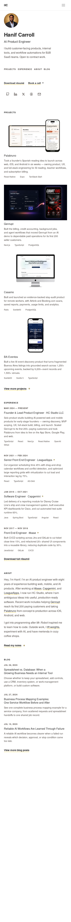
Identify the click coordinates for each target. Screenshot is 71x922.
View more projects (15, 388)
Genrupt (55, 602)
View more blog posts (16, 750)
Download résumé (14, 83)
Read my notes (12, 645)
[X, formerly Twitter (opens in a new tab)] (23, 94)
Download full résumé (16, 559)
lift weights (53, 627)
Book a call (34, 83)
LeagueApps (11, 593)
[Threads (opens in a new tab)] (31, 94)
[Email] (39, 94)
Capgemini (49, 588)
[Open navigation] (63, 5)
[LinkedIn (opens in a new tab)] (15, 94)
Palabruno (10, 611)
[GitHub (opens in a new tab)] (7, 94)
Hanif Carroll (19, 34)
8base (37, 588)
